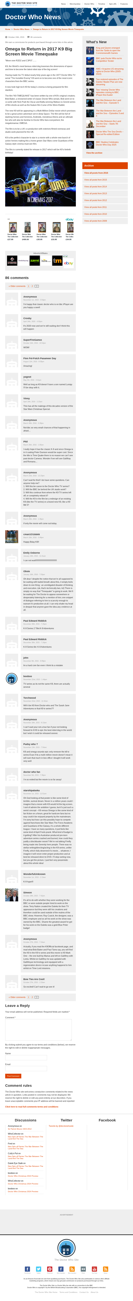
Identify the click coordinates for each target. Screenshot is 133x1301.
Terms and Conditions (68, 1292)
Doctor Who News (21, 29)
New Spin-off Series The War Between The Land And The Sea (25, 1138)
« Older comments (17, 286)
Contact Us (84, 1292)
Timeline (101, 4)
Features (124, 4)
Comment (10, 1017)
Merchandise (75, 4)
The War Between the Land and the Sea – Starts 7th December (108, 123)
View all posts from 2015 (95, 180)
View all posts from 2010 (95, 214)
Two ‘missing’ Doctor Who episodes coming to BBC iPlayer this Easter (108, 92)
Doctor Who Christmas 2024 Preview (23, 1176)
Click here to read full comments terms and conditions (31, 1107)
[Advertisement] (68, 1224)
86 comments (36, 37)
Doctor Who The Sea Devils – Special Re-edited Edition (109, 133)
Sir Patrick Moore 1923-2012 (20, 1129)
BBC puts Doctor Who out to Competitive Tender (109, 59)
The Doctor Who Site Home (46, 1292)
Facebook (27, 1273)
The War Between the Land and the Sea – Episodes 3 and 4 (110, 113)
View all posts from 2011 (95, 207)
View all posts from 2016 (96, 173)
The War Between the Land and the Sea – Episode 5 (108, 101)
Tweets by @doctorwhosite (61, 1126)
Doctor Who (89, 4)
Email (8, 1064)
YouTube (94, 1273)
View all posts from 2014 (95, 187)
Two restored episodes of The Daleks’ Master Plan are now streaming (109, 82)
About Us (94, 1292)
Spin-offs (112, 4)
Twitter (38, 1273)
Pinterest (50, 1273)
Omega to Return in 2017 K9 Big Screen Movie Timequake (58, 29)
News (63, 4)
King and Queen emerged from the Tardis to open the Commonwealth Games (108, 50)
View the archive (94, 153)
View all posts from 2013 (95, 193)
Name (8, 1053)
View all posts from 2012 (95, 200)
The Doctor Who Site (66, 1259)
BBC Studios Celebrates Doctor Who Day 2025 (107, 143)
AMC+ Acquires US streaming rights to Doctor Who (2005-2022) (110, 71)
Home (7, 29)
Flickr (83, 1273)
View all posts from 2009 (95, 221)
